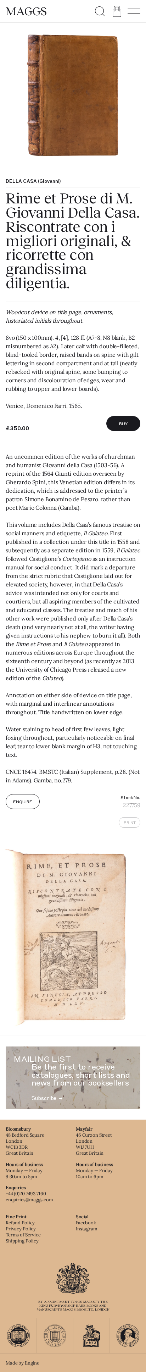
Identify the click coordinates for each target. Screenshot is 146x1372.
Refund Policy (20, 1223)
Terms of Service (23, 1235)
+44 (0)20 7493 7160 (26, 1194)
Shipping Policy (22, 1241)
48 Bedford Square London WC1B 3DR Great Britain (25, 1144)
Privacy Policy (21, 1229)
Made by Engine (22, 1363)
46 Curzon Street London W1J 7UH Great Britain (94, 1144)
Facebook (86, 1223)
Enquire (22, 801)
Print (130, 822)
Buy (123, 423)
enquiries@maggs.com (29, 1200)
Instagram (86, 1229)
